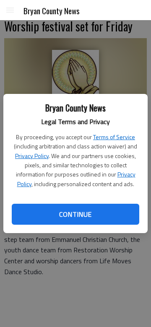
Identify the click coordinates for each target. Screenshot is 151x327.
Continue (75, 214)
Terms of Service (114, 136)
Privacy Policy (32, 155)
